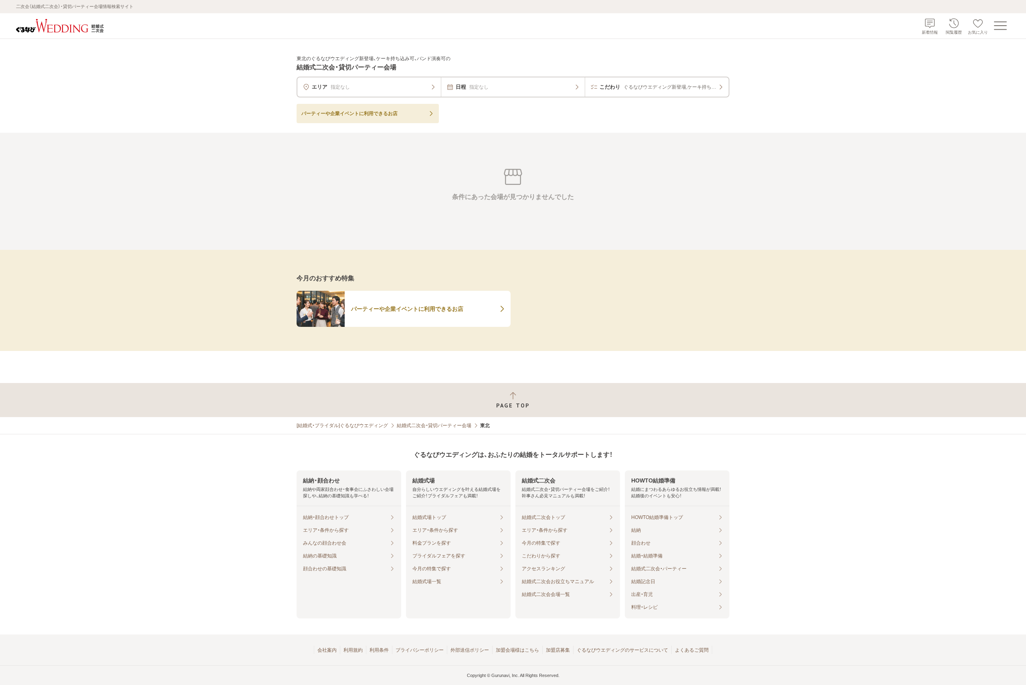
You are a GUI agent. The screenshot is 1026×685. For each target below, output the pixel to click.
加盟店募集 (558, 650)
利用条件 (379, 650)
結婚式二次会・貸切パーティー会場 (434, 425)
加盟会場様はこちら (517, 650)
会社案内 (327, 650)
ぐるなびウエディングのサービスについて (622, 650)
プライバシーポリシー (420, 650)
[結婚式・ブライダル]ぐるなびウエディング (342, 425)
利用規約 (353, 650)
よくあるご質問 (692, 650)
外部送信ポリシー (469, 650)
